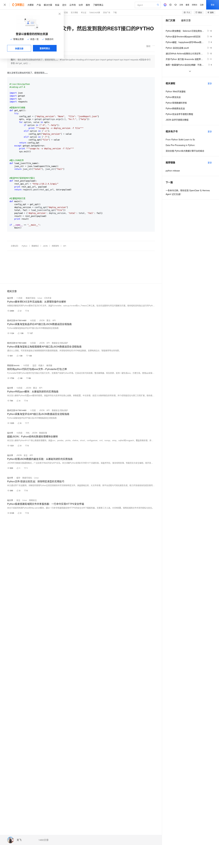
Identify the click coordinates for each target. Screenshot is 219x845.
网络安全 (33, 500)
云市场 (72, 4)
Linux (40, 297)
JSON (45, 246)
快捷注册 (19, 48)
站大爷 (10, 297)
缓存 (18, 477)
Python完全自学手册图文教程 (179, 114)
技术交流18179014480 (16, 320)
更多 (210, 83)
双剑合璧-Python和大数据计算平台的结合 (185, 150)
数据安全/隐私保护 (60, 342)
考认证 (83, 12)
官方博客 (74, 12)
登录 (212, 4)
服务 (88, 4)
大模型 (30, 4)
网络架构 (55, 246)
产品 (39, 4)
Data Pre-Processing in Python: (180, 145)
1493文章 (43, 840)
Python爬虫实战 (173, 97)
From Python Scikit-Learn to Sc (180, 139)
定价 (64, 4)
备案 (187, 4)
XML (28, 432)
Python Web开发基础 (175, 91)
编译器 (49, 365)
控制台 (194, 4)
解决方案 (48, 4)
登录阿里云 (45, 48)
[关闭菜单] (5, 5)
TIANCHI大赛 (94, 12)
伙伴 (81, 4)
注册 (202, 4)
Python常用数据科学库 (176, 102)
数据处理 (43, 432)
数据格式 (35, 246)
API (64, 246)
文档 (181, 4)
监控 (34, 365)
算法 (48, 320)
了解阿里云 (98, 4)
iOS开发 (47, 297)
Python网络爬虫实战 (175, 108)
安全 (26, 455)
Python (24, 246)
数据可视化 (30, 297)
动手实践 (64, 12)
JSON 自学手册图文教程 (177, 119)
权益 (57, 4)
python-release (173, 170)
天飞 (19, 840)
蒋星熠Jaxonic (13, 365)
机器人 (41, 365)
